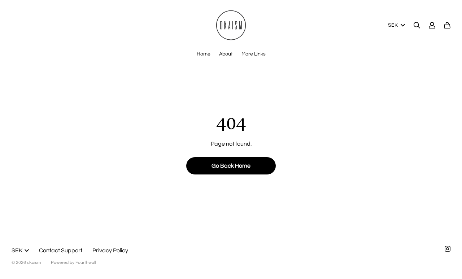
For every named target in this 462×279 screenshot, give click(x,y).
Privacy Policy (110, 250)
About (226, 54)
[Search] (417, 25)
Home (203, 54)
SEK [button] (393, 25)
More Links (253, 54)
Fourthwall (85, 262)
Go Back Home (231, 166)
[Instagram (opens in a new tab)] (448, 249)
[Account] (432, 25)
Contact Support (60, 250)
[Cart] (447, 25)
